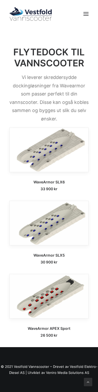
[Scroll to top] (88, 381)
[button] (86, 14)
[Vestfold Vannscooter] (30, 14)
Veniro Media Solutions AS (67, 372)
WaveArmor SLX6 (49, 182)
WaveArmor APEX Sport (49, 328)
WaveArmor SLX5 (49, 255)
